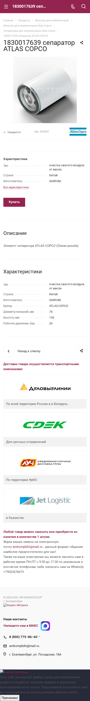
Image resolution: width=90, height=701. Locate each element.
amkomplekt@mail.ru (27, 547)
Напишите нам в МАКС (21, 626)
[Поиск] (83, 7)
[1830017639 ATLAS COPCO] (45, 90)
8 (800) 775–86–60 (23, 637)
